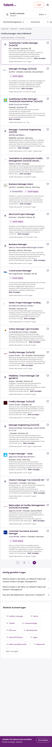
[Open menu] (47, 4)
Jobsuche (4, 29)
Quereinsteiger (31, 623)
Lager (35, 637)
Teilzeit (12, 623)
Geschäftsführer (16, 637)
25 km (41, 14)
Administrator (32, 630)
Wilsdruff (14, 29)
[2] (34, 562)
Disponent (40, 644)
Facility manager (16, 616)
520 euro (12, 630)
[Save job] (48, 43)
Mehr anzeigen (40, 58)
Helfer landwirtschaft (17, 644)
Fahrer (35, 616)
